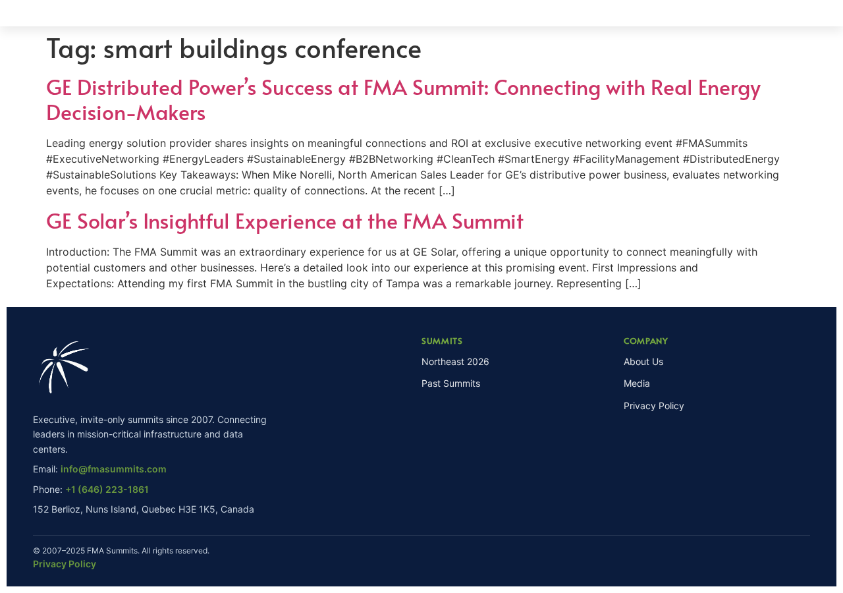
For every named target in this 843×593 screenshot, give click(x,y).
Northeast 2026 (455, 361)
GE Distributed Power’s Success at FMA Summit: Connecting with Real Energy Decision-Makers (403, 99)
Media (637, 383)
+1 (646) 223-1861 (107, 489)
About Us (643, 361)
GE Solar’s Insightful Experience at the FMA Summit (285, 220)
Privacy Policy (654, 405)
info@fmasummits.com (114, 468)
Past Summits (451, 383)
